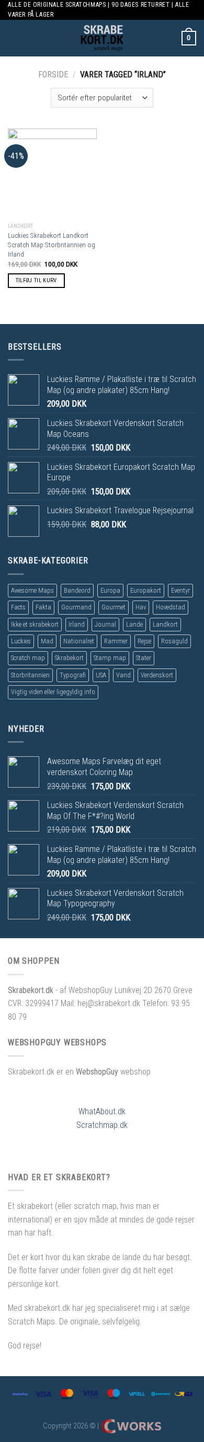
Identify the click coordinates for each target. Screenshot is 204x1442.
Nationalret (78, 641)
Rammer (116, 641)
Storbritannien (30, 675)
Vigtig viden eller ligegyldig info (53, 692)
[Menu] (14, 38)
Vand (123, 675)
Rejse (144, 641)
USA (101, 675)
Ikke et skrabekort (35, 624)
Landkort (165, 624)
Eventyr (180, 590)
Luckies (21, 641)
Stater (143, 658)
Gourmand (76, 607)
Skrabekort (69, 658)
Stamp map (110, 658)
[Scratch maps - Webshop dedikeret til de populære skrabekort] (102, 38)
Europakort (145, 590)
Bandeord (77, 590)
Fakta (43, 607)
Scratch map (28, 658)
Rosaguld (174, 641)
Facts (18, 607)
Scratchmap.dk (102, 1125)
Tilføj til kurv (36, 280)
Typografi (73, 675)
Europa (110, 590)
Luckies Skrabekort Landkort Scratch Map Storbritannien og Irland (51, 244)
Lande (134, 624)
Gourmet (113, 607)
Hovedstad (170, 607)
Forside (53, 74)
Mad (47, 641)
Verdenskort (157, 675)
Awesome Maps (32, 590)
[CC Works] (131, 1426)
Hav (140, 607)
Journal (105, 624)
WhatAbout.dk (102, 1111)
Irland (77, 624)
